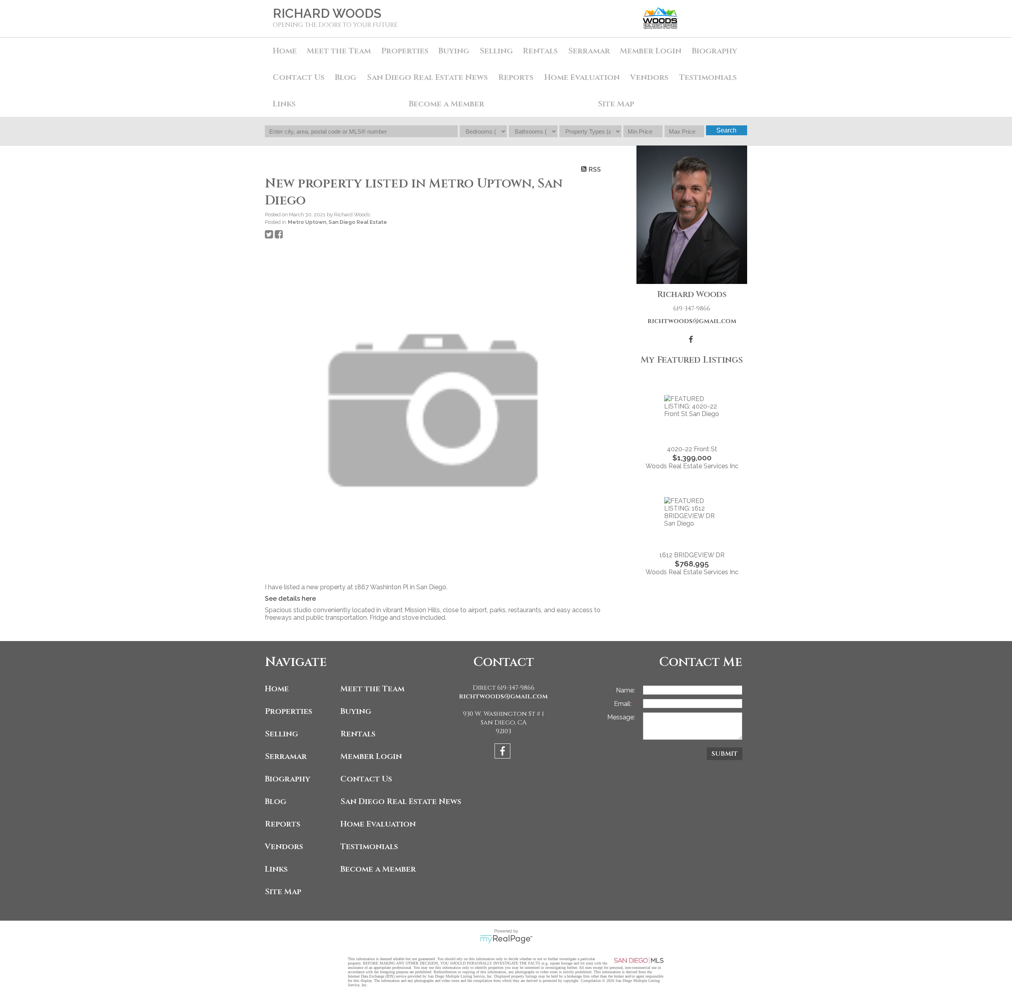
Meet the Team (339, 50)
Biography (714, 50)
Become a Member (446, 103)
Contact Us (299, 77)
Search (726, 130)
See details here (290, 598)
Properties (288, 711)
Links (284, 103)
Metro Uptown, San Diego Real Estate (337, 222)
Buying (453, 50)
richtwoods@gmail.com (692, 321)
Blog (345, 77)
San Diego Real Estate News (427, 77)
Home (285, 50)
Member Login (651, 50)
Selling (496, 50)
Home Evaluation (582, 77)
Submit (725, 753)
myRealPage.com (506, 939)
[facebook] (503, 752)
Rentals (540, 50)
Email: (623, 703)
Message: (621, 717)
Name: (625, 690)
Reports (282, 824)
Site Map (616, 103)
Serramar (589, 50)
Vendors (649, 77)
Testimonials (708, 77)
